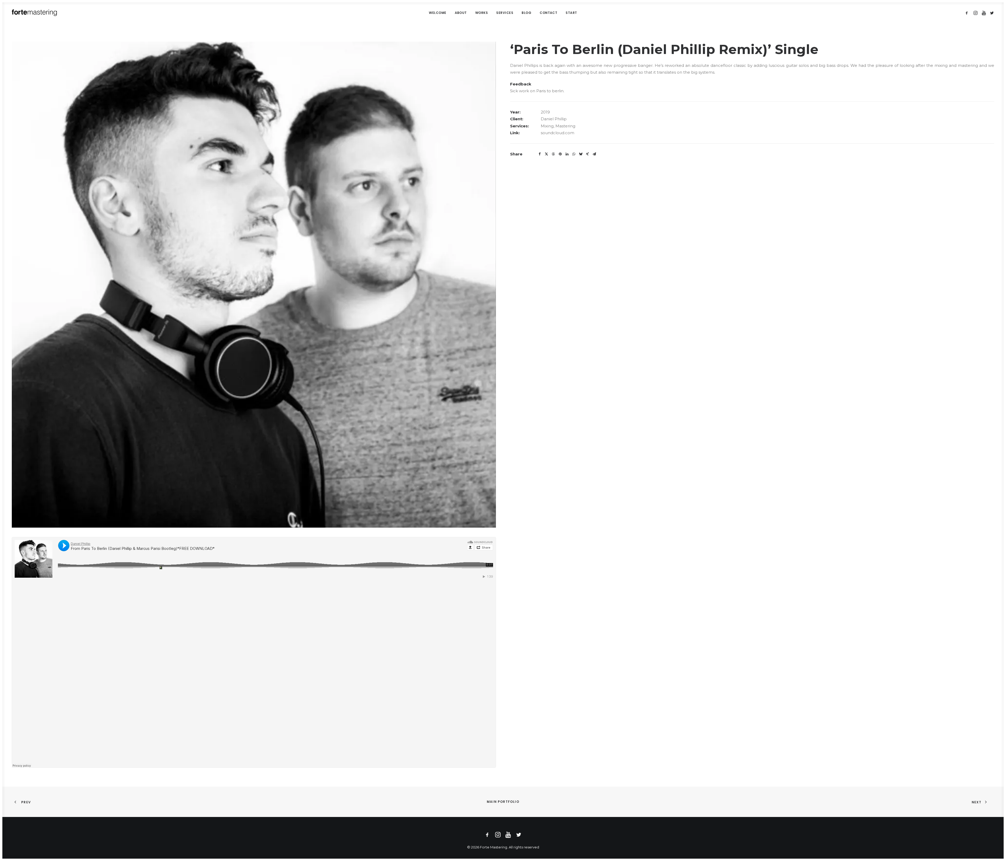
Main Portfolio (503, 801)
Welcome (437, 12)
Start (571, 12)
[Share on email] (594, 154)
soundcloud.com (557, 132)
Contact (548, 12)
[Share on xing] (587, 154)
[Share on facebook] (540, 154)
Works (481, 12)
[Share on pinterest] (560, 154)
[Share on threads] (553, 154)
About (461, 12)
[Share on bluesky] (580, 154)
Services (504, 12)
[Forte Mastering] (34, 12)
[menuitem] (437, 12)
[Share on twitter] (546, 154)
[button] (967, 12)
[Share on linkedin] (567, 154)
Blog (526, 12)
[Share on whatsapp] (574, 154)
